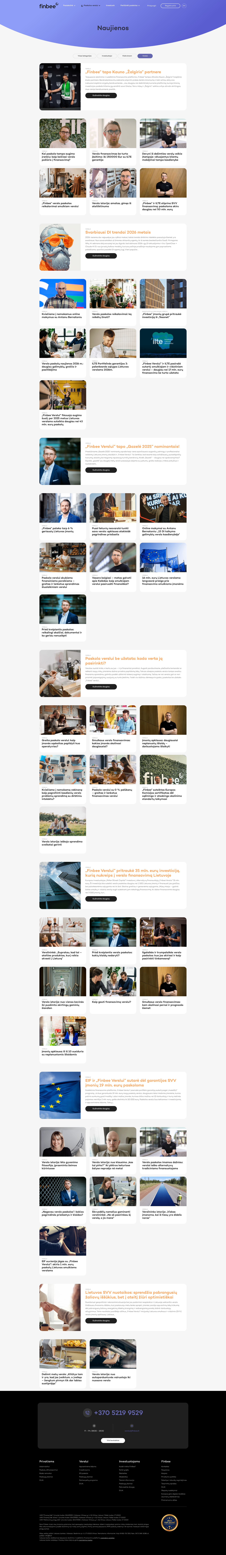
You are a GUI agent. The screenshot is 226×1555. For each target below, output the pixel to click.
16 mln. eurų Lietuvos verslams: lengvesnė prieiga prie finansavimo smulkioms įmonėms (163, 581)
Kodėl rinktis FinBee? (127, 1467)
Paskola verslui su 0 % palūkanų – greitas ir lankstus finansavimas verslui (112, 793)
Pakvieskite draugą (126, 1487)
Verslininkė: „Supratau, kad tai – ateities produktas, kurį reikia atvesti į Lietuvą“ (62, 955)
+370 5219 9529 (118, 1413)
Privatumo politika (168, 1477)
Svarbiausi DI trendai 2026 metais (118, 232)
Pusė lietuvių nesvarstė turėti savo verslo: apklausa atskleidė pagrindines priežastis (111, 531)
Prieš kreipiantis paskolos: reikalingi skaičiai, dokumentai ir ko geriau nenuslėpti (62, 632)
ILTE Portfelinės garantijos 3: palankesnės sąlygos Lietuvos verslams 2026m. (110, 366)
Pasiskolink (68, 5)
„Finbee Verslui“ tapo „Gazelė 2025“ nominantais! (132, 447)
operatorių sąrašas (107, 1538)
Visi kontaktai (113, 1440)
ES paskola (83, 1473)
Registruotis (170, 6)
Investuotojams (129, 1461)
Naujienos (165, 1470)
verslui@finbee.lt (132, 1431)
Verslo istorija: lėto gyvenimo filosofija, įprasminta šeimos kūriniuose (60, 1165)
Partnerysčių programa (88, 1480)
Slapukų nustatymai (169, 1490)
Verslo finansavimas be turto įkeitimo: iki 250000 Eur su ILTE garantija (111, 157)
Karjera (164, 1473)
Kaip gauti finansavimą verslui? (111, 1002)
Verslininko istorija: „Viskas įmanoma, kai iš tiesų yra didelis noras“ (162, 1215)
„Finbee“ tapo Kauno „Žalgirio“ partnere (123, 72)
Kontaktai (165, 1467)
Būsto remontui (45, 1473)
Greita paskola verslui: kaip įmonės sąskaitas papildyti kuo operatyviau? (61, 743)
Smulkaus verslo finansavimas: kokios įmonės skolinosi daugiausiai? (111, 743)
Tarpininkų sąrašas (168, 1484)
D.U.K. (41, 1480)
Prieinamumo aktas (169, 1500)
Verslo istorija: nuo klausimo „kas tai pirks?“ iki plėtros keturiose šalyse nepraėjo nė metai (112, 1165)
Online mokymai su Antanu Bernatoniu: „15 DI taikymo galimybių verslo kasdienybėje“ (161, 531)
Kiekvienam (127, 56)
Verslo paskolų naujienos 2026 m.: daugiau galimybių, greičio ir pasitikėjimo (62, 366)
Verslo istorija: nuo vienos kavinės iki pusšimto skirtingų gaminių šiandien (63, 1005)
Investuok (110, 5)
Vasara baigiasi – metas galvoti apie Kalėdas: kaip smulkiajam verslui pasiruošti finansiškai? (111, 581)
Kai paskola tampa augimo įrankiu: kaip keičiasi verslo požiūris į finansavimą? (58, 157)
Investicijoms (84, 1470)
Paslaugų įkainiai (46, 1477)
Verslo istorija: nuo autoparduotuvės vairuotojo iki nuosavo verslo (111, 1377)
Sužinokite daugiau (101, 95)
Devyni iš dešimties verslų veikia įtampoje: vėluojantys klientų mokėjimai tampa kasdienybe (162, 157)
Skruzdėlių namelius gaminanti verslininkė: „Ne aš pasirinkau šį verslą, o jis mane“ (111, 1215)
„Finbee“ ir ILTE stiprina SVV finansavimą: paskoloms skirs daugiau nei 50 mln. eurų (160, 206)
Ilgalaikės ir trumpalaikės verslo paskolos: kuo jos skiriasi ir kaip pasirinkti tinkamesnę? (161, 955)
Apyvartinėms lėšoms (87, 1467)
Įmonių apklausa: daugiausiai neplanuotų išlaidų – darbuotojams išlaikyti (160, 743)
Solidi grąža (124, 1470)
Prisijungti (151, 6)
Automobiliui (44, 1467)
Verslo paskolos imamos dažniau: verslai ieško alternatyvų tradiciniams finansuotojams (162, 1165)
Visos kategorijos (84, 56)
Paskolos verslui (91, 5)
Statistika (123, 1473)
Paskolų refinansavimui (48, 1470)
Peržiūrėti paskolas (129, 5)
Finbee (166, 1461)
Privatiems (46, 1461)
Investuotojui (107, 56)
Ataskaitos (123, 1477)
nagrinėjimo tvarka (85, 1540)
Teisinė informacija (126, 1480)
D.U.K (163, 1487)
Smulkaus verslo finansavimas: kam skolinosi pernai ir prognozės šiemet (162, 1005)
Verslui (145, 56)
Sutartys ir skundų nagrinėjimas (174, 1480)
